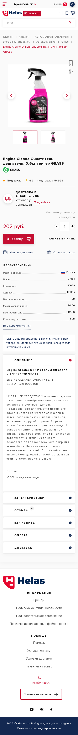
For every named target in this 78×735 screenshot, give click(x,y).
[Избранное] (67, 13)
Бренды (39, 600)
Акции (58, 4)
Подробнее (42, 202)
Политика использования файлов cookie (39, 624)
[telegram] (51, 709)
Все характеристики (17, 325)
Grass (71, 278)
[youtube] (31, 709)
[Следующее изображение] (66, 95)
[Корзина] (73, 13)
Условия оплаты (39, 650)
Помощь (39, 643)
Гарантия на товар (39, 666)
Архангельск (23, 4)
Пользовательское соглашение (39, 616)
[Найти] (70, 23)
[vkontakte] (41, 709)
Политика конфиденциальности (39, 608)
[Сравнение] (61, 13)
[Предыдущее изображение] (11, 95)
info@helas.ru (41, 683)
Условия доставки (39, 658)
